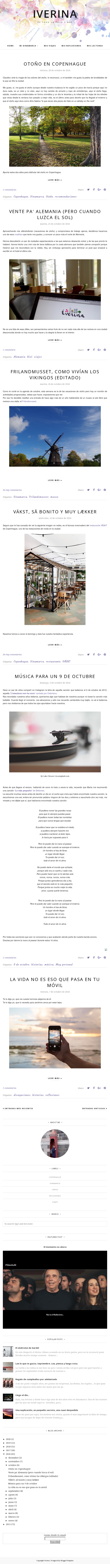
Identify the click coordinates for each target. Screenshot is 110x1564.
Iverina (55, 14)
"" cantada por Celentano (33, 693)
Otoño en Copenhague (55, 64)
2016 (8, 1454)
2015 (8, 1524)
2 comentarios (9, 189)
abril (10, 1509)
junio (11, 1502)
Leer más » (55, 180)
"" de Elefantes (29, 790)
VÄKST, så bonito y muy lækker (55, 512)
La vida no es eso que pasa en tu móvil (55, 982)
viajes (38, 356)
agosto (11, 1494)
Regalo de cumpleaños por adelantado (36, 1379)
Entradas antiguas (93, 1108)
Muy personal (64, 964)
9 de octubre (21, 964)
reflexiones (52, 1095)
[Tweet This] (88, 189)
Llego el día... (22, 1395)
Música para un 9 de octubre (55, 676)
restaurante (53, 661)
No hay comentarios (12, 490)
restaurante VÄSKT (98, 525)
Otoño (49, 196)
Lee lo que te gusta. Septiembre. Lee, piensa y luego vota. (46, 1363)
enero (11, 1520)
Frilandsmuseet (29, 401)
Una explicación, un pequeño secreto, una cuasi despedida (46, 1410)
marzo (11, 1513)
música (49, 964)
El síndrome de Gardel (27, 1347)
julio (10, 1498)
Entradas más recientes (19, 1108)
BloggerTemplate (67, 1560)
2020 (8, 1439)
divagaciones (22, 1095)
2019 (8, 1442)
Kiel (29, 356)
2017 (8, 1450)
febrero (12, 1516)
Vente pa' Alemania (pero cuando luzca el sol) (55, 214)
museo (54, 496)
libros (55, 1189)
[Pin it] (104, 189)
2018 (8, 1446)
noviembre (13, 1461)
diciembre (13, 1457)
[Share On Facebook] (94, 189)
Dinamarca (37, 196)
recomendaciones (66, 196)
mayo (11, 1505)
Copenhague (21, 196)
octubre (12, 1465)
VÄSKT (66, 661)
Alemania (19, 356)
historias (37, 964)
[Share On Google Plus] (99, 189)
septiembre (14, 1491)
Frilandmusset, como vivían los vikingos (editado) (55, 375)
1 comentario (9, 349)
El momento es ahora (55, 1246)
